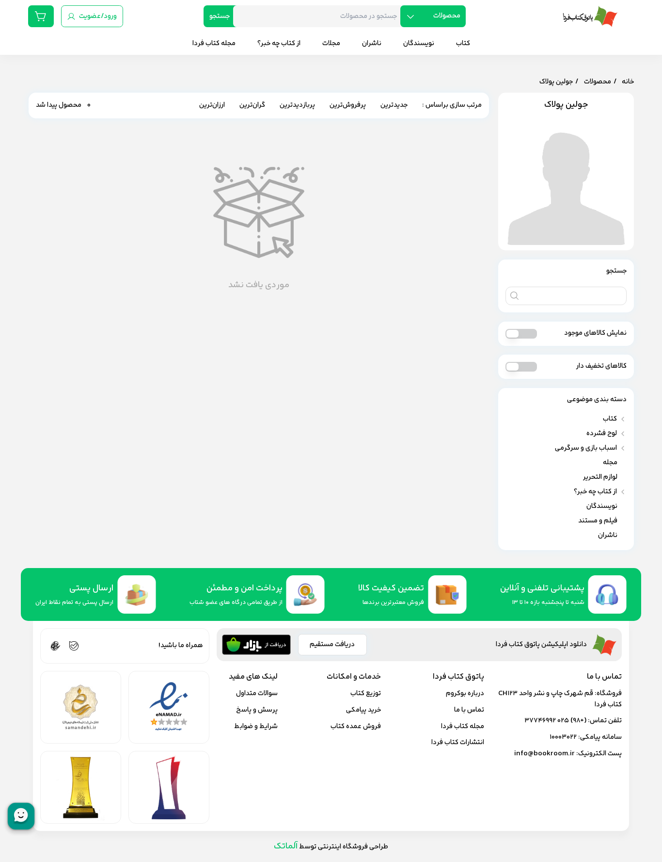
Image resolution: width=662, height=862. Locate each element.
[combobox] (320, 16)
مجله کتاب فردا (462, 726)
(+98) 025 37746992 (555, 720)
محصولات (597, 81)
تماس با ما (469, 710)
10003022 (563, 737)
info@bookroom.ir (544, 753)
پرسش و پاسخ (257, 710)
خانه (628, 81)
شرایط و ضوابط (256, 726)
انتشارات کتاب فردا (457, 742)
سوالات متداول (257, 693)
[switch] (521, 334)
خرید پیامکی (363, 710)
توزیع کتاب (365, 693)
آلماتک (286, 846)
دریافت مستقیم (332, 644)
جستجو (219, 16)
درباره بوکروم (465, 693)
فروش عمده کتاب (356, 726)
